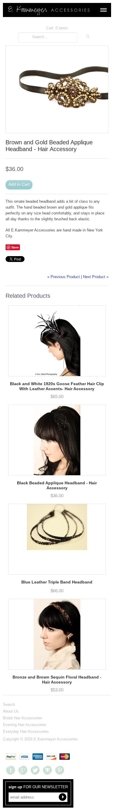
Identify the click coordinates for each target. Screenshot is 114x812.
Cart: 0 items (57, 28)
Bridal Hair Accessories (22, 718)
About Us (11, 711)
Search (9, 704)
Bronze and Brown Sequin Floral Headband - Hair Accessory (57, 679)
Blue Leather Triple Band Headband (56, 582)
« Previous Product (63, 277)
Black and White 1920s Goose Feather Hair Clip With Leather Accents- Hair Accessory (57, 386)
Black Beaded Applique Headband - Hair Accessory (57, 485)
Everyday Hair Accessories (26, 731)
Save (15, 247)
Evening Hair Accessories (24, 725)
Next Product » (95, 277)
